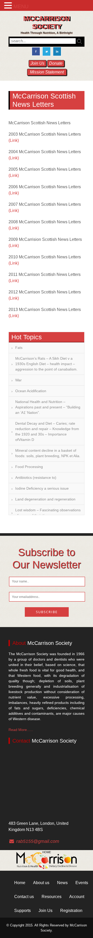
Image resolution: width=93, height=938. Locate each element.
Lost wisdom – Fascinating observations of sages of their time (48, 512)
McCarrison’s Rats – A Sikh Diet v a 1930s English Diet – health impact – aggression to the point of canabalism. (46, 363)
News (62, 883)
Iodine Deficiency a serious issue (42, 488)
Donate (56, 63)
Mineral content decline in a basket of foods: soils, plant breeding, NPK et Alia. (47, 453)
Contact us (24, 896)
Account (76, 896)
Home (46, 852)
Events (81, 883)
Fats (18, 347)
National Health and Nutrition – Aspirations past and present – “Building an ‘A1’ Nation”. (47, 407)
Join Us (37, 63)
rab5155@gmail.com (37, 841)
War (18, 380)
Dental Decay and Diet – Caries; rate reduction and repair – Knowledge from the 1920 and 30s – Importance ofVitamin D (47, 431)
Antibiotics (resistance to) (35, 477)
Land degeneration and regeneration (45, 499)
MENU (20, 6)
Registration (71, 910)
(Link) (14, 140)
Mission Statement (47, 72)
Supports (22, 910)
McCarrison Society (46, 22)
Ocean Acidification (30, 391)
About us (41, 883)
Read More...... (21, 730)
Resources (51, 896)
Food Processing (29, 467)
